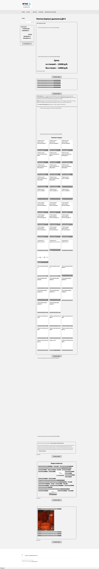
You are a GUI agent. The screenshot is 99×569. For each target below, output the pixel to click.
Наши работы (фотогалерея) (50, 11)
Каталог (28, 11)
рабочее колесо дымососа (66, 97)
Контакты (35, 11)
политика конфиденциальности (31, 555)
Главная (23, 11)
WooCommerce (34, 561)
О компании (41, 11)
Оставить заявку (56, 76)
